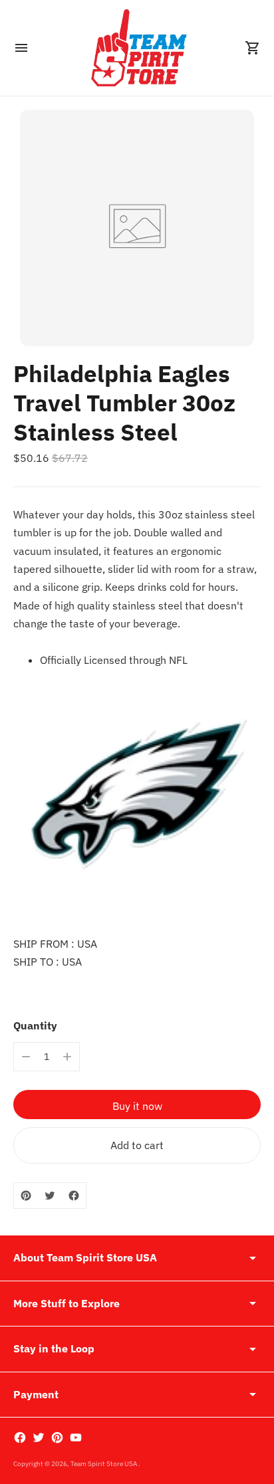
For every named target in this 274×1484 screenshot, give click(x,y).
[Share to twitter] (50, 1195)
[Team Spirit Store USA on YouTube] (75, 1437)
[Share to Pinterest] (26, 1195)
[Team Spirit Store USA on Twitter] (38, 1437)
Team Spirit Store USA (104, 1463)
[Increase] (67, 1057)
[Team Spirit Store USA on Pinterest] (57, 1437)
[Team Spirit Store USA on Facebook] (20, 1437)
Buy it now (137, 1106)
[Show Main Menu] (21, 47)
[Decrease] (26, 1057)
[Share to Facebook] (74, 1195)
